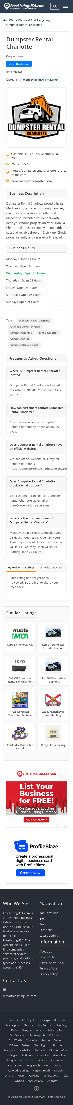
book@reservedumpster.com (31, 181)
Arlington (52, 1080)
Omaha (9, 1075)
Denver (58, 1040)
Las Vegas (11, 1055)
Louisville (42, 1055)
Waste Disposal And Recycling (29, 20)
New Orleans (35, 1080)
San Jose (27, 1030)
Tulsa (65, 1075)
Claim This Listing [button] (19, 64)
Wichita (19, 1080)
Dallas (14, 1030)
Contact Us (47, 957)
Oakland (34, 1075)
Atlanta (58, 1065)
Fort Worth (15, 1040)
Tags (43, 924)
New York (12, 1020)
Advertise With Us (52, 963)
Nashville (24, 1050)
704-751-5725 (21, 164)
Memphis (9, 1050)
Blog (42, 918)
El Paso (13, 1045)
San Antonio (45, 1025)
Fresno (42, 1060)
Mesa (47, 1065)
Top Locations (49, 913)
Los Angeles (29, 1020)
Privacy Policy (49, 974)
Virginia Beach (41, 1070)
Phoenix (28, 1025)
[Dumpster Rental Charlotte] (36, 117)
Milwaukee (59, 1055)
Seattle (45, 1040)
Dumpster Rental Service (24, 345)
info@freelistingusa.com (19, 996)
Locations (46, 930)
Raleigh (58, 1070)
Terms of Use (48, 968)
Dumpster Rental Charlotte (34, 320)
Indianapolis (37, 1035)
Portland (39, 1050)
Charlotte (31, 1040)
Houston (59, 1020)
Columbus (55, 1035)
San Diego (62, 1025)
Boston (57, 1045)
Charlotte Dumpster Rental (25, 326)
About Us (46, 951)
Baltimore (27, 1055)
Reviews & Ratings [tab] (22, 567)
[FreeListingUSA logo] (23, 6)
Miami (21, 1075)
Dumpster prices (19, 338)
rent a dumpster (48, 332)
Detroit (26, 1045)
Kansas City (15, 1065)
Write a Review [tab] (52, 567)
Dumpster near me (21, 332)
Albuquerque (13, 1060)
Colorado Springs (18, 1070)
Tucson (30, 1060)
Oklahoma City (58, 1050)
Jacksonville (55, 1030)
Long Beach (33, 1065)
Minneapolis (50, 1075)
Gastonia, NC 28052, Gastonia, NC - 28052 (36, 156)
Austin (40, 1030)
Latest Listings (49, 935)
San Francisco (18, 1035)
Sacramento (58, 1060)
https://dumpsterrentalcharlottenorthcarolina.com (39, 172)
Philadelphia (12, 1025)
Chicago (45, 1020)
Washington (41, 1045)
